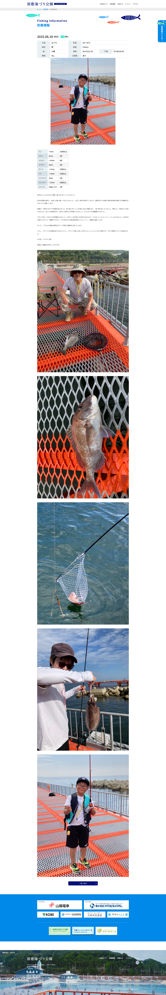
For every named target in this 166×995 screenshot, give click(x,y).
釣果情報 (112, 4)
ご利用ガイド (103, 4)
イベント (128, 4)
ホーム (39, 9)
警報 (43, 55)
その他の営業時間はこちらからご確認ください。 (42, 977)
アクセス (135, 4)
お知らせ (120, 4)
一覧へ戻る (83, 883)
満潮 (75, 51)
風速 (75, 47)
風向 (43, 47)
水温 (43, 42)
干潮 (106, 51)
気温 (75, 42)
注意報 (74, 55)
